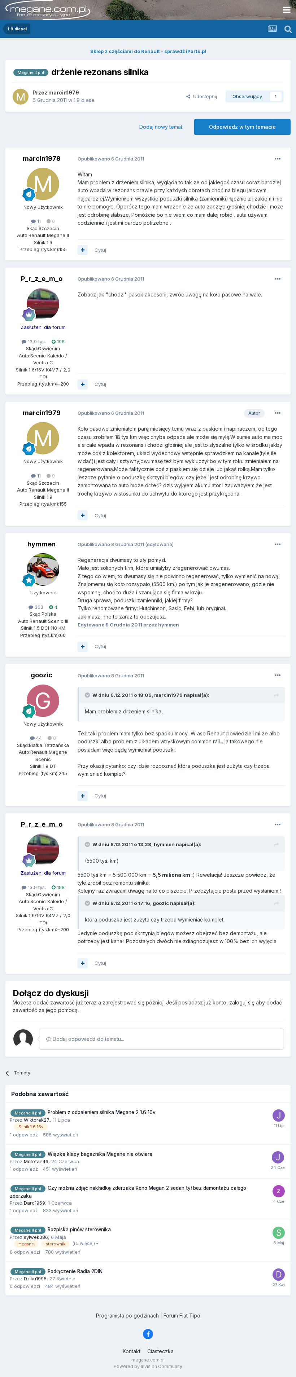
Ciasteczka (160, 1351)
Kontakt (131, 1351)
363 (38, 607)
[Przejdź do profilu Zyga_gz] (279, 1191)
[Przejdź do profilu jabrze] (279, 1115)
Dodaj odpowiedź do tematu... (87, 1039)
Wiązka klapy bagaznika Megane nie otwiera (100, 1154)
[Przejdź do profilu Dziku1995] (279, 1274)
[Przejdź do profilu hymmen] (43, 569)
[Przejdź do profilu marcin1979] (21, 97)
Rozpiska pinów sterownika (79, 1229)
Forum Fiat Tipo (182, 1315)
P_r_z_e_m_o (41, 278)
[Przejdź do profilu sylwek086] (279, 1233)
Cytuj (100, 250)
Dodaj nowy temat (160, 127)
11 (38, 221)
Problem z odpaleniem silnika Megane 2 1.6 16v (102, 1112)
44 (38, 738)
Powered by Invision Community (148, 1366)
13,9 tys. (36, 341)
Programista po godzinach (127, 1315)
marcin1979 (42, 158)
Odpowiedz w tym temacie (242, 127)
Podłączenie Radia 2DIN (75, 1271)
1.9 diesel (85, 100)
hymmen (41, 544)
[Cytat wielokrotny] (83, 250)
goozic (41, 675)
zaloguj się (241, 1002)
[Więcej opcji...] (277, 159)
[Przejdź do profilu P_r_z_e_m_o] (43, 304)
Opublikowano (111, 159)
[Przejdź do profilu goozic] (43, 701)
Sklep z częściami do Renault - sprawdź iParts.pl (148, 51)
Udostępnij (203, 96)
